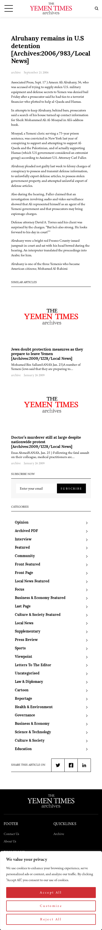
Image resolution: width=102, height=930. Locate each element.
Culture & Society (30, 741)
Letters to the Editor (33, 665)
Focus (19, 590)
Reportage (23, 699)
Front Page (24, 573)
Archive (58, 833)
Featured (22, 548)
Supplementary (27, 631)
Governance (25, 715)
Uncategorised (27, 673)
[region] (51, 890)
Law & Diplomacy (29, 682)
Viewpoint (23, 657)
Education (23, 749)
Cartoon (21, 690)
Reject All (51, 919)
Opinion (21, 523)
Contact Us (11, 833)
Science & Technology (33, 732)
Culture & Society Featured (37, 615)
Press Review (26, 640)
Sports (20, 648)
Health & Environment (34, 707)
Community (25, 556)
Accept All (51, 892)
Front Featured (27, 564)
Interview (23, 539)
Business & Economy (32, 724)
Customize (51, 905)
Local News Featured (32, 581)
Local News (24, 623)
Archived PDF (26, 531)
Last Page (23, 606)
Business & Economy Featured (40, 598)
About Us (10, 841)
